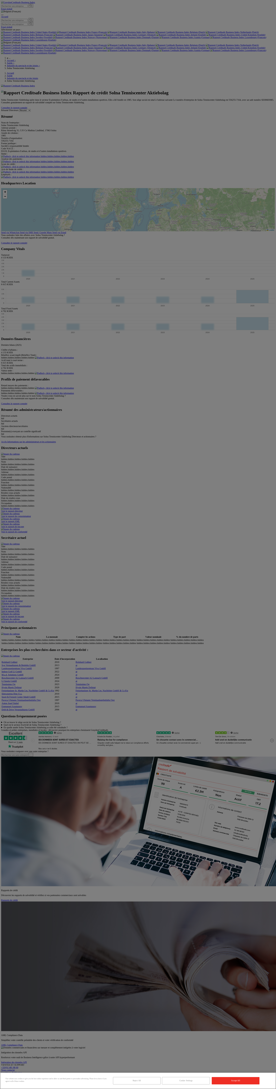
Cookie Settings (185, 1080)
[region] (138, 1080)
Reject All (137, 1080)
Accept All (235, 1080)
